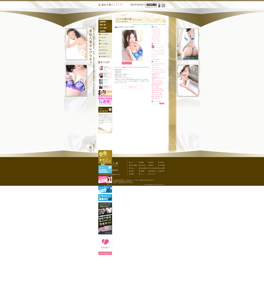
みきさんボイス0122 (155, 38)
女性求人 (132, 170)
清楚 (157, 86)
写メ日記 (154, 76)
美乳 (157, 92)
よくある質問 (162, 168)
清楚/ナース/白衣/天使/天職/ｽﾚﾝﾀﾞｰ (158, 88)
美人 (160, 92)
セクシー (161, 69)
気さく (153, 86)
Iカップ (157, 65)
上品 (163, 72)
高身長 (156, 98)
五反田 (154, 74)
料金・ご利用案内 (134, 165)
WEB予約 (150, 4)
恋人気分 (160, 83)
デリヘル (154, 72)
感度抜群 (154, 84)
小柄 (158, 80)
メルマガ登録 (162, 165)
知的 (162, 90)
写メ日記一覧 (142, 165)
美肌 (153, 96)
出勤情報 (142, 162)
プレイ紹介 (162, 162)
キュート (154, 67)
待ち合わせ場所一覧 (144, 168)
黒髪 (159, 98)
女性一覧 (151, 162)
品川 (153, 81)
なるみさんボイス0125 (156, 28)
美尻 (156, 94)
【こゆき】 (105, 70)
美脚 (156, 96)
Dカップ (153, 63)
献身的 (154, 90)
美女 (153, 94)
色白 (158, 96)
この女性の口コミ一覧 (132, 86)
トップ (132, 162)
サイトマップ (149, 2)
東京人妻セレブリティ (136, 24)
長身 (153, 98)
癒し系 (158, 90)
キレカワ (159, 67)
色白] (162, 96)
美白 (161, 94)
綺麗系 (154, 92)
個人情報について (153, 170)
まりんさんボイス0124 (156, 34)
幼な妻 (156, 83)
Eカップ (158, 63)
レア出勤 (159, 72)
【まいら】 (105, 82)
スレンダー (155, 69)
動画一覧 (151, 165)
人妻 (157, 74)
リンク (141, 173)
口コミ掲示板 (144, 24)
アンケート (133, 168)
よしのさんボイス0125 (156, 30)
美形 (158, 94)
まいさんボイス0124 (155, 36)
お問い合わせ (162, 170)
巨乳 (153, 83)
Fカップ (162, 63)
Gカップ (154, 65)
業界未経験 (158, 84)
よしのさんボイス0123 (156, 40)
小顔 (161, 80)
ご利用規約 (142, 170)
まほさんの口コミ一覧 (152, 24)
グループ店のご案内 (153, 168)
